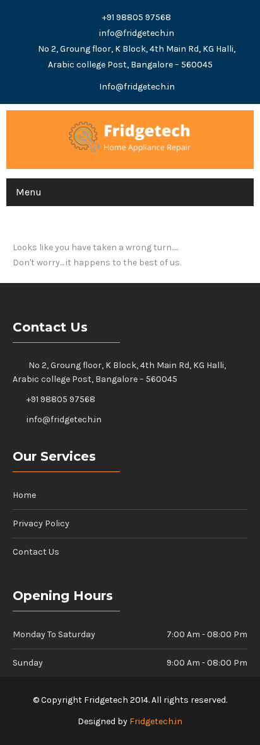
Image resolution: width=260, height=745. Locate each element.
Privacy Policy (41, 523)
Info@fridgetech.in (137, 86)
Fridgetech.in (155, 721)
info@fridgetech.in (136, 33)
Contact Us (36, 551)
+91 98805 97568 (136, 17)
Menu (29, 192)
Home (24, 495)
